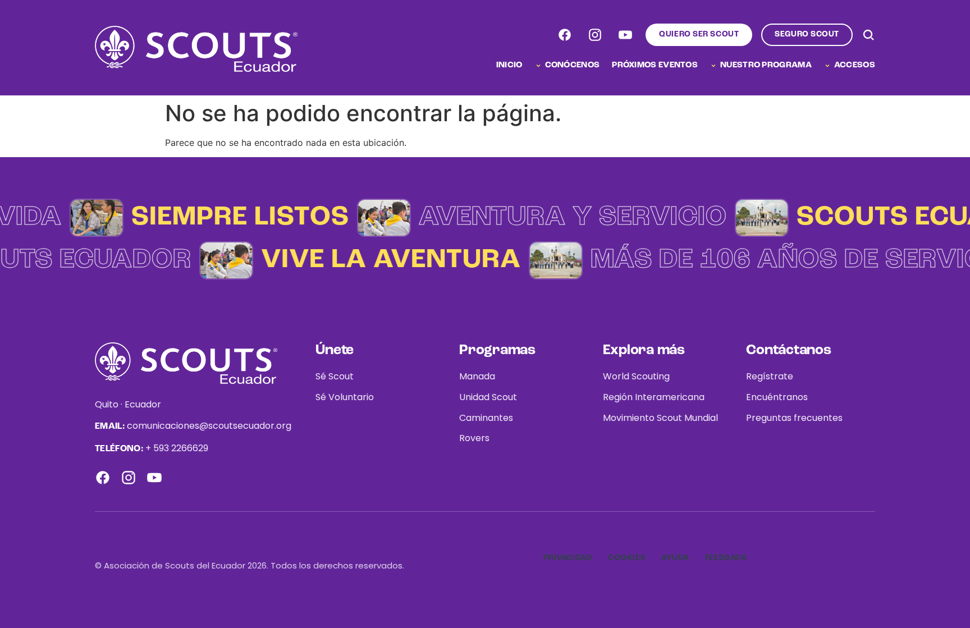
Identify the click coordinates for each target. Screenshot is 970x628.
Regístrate (769, 376)
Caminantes (486, 417)
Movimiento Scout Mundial (660, 417)
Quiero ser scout (699, 34)
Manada (477, 376)
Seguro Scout (807, 34)
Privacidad (568, 558)
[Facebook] (564, 35)
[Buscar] (868, 35)
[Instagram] (595, 35)
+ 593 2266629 (176, 448)
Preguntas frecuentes (794, 417)
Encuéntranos (777, 397)
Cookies (627, 558)
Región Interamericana (653, 397)
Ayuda (675, 558)
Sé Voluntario (344, 397)
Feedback (726, 558)
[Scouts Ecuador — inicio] (196, 49)
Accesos (854, 65)
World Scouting (636, 376)
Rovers (474, 438)
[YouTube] (625, 35)
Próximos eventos (655, 65)
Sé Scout (334, 376)
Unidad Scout (488, 397)
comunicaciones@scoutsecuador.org (209, 425)
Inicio (509, 65)
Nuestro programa (766, 65)
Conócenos (572, 65)
